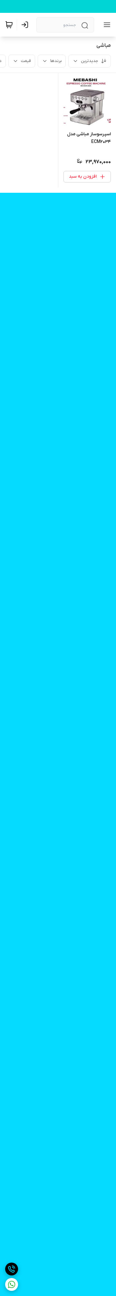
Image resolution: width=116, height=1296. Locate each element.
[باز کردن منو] (106, 25)
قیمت (26, 61)
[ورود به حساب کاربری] (26, 24)
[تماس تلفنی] (11, 1269)
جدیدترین (89, 61)
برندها (56, 61)
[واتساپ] (11, 1284)
